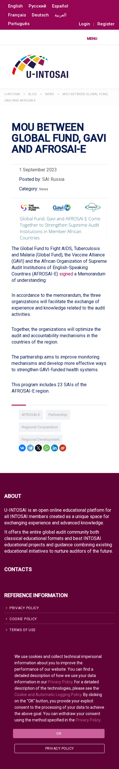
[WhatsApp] (46, 447)
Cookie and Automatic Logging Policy (47, 694)
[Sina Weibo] (62, 447)
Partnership (58, 414)
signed (66, 274)
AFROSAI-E (31, 414)
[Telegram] (30, 447)
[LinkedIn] (54, 447)
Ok (58, 734)
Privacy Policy (60, 682)
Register (106, 24)
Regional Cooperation (40, 427)
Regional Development (41, 439)
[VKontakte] (22, 447)
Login (84, 24)
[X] (38, 447)
